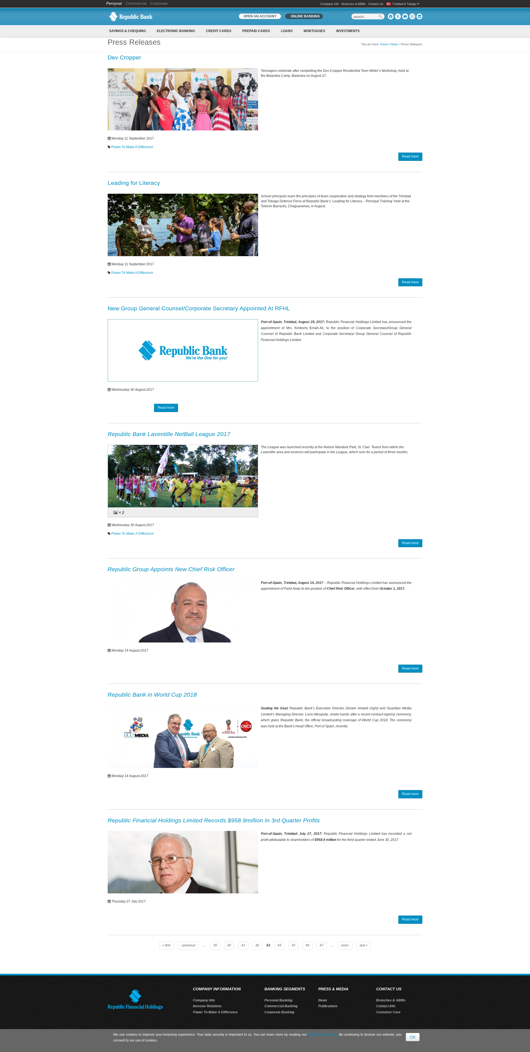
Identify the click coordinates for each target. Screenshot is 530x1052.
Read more (410, 156)
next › (345, 945)
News (394, 44)
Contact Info (385, 1006)
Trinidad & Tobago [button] (404, 4)
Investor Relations (207, 1006)
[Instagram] (412, 16)
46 (307, 945)
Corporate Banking (279, 1012)
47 (322, 945)
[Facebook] (391, 16)
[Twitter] (398, 16)
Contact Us (375, 4)
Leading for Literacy (134, 183)
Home (384, 44)
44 (279, 945)
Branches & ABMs (353, 4)
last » (364, 945)
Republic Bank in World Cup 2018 (152, 694)
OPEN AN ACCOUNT (259, 16)
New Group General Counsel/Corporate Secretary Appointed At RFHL (199, 308)
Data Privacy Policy (322, 1035)
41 (243, 945)
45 (293, 945)
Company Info (329, 4)
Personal (114, 3)
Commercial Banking (281, 1006)
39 (215, 945)
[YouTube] (405, 16)
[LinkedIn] (419, 16)
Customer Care (388, 1012)
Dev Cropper (124, 57)
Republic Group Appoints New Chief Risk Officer (171, 569)
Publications (328, 1006)
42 (257, 945)
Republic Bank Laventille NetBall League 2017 (169, 434)
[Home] (131, 16)
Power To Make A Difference (132, 147)
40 (229, 945)
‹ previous (188, 945)
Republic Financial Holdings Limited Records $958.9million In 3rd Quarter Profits (214, 820)
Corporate (159, 3)
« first (166, 945)
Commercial (136, 3)
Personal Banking (278, 1000)
